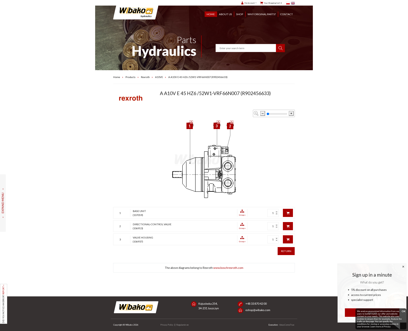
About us (225, 14)
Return (286, 251)
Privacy (387, 326)
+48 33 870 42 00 (256, 303)
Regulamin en (182, 325)
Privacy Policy (166, 325)
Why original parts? (262, 14)
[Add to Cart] (288, 212)
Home (211, 14)
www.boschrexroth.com (228, 267)
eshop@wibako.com (257, 310)
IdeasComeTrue (286, 325)
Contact (286, 14)
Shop (239, 14)
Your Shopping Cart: (273, 3)
